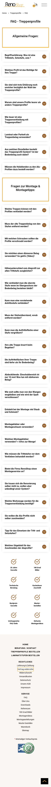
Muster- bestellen (37, 604)
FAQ (26, 13)
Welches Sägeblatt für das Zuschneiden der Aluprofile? (19, 546)
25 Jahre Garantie (13, 569)
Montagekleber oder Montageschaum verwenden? (19, 425)
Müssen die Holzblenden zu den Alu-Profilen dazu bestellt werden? (23, 168)
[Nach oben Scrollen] (44, 781)
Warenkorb (25, 727)
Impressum (25, 687)
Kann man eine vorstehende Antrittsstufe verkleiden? (18, 301)
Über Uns (25, 701)
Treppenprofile (15, 13)
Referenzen (25, 708)
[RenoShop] (14, 4)
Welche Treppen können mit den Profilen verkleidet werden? (20, 210)
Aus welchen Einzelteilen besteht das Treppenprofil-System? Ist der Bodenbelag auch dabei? (21, 152)
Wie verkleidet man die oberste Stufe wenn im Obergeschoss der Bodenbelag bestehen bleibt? (21, 285)
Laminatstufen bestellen (25, 655)
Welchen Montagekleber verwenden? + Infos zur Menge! (20, 440)
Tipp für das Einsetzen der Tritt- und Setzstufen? (22, 532)
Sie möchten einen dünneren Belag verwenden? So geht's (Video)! (22, 254)
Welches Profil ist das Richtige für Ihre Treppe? (21, 71)
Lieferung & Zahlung (25, 665)
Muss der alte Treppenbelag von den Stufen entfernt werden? (23, 225)
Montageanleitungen (25, 719)
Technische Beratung (13, 586)
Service (25, 694)
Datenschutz (25, 680)
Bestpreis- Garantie (14, 604)
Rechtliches (25, 662)
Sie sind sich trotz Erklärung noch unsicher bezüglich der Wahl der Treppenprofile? (21, 87)
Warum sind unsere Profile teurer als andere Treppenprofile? (23, 103)
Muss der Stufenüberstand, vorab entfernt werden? (21, 316)
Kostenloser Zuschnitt (37, 586)
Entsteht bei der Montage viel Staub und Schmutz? (22, 410)
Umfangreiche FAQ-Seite (13, 622)
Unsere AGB (26, 684)
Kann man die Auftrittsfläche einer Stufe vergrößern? (21, 331)
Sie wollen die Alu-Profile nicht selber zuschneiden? (20, 517)
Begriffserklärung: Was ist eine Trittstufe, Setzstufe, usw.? (20, 56)
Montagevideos (25, 716)
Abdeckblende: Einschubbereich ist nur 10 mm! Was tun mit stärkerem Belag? (22, 377)
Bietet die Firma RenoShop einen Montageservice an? (21, 470)
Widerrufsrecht (25, 673)
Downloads (25, 705)
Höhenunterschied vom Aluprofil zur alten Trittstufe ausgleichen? (22, 269)
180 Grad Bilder (37, 569)
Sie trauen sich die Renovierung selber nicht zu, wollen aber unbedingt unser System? (20, 486)
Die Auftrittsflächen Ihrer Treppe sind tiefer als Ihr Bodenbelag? (21, 361)
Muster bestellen (26, 723)
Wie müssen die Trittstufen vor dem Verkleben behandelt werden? (22, 455)
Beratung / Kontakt (25, 648)
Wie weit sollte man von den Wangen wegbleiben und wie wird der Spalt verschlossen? (23, 394)
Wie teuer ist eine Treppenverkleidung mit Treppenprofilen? (16, 120)
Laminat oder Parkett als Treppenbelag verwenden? (18, 135)
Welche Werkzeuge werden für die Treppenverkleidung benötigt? (21, 502)
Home (4, 13)
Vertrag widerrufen (25, 669)
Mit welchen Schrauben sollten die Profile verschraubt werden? (21, 239)
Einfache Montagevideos (37, 622)
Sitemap (25, 730)
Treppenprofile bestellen (25, 652)
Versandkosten (25, 676)
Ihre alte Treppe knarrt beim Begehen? (18, 346)
